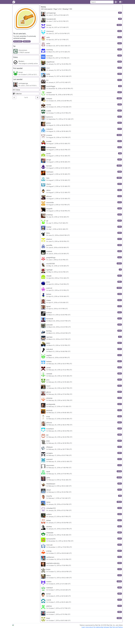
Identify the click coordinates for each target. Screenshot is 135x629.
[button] (116, 2)
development (18, 41)
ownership (27, 41)
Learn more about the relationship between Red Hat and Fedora (102, 627)
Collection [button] (18, 93)
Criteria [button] (17, 90)
